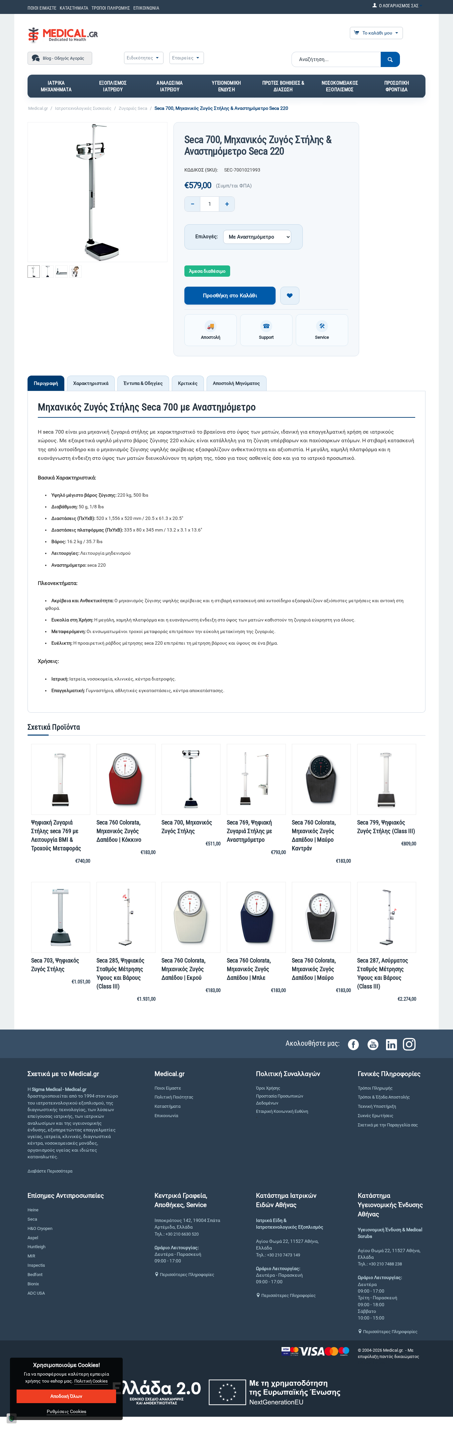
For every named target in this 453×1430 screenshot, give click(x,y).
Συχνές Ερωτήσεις (375, 1115)
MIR (31, 1255)
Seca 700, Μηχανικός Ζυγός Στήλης (187, 826)
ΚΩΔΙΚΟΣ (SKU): (201, 170)
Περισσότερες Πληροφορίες (186, 1274)
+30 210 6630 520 (182, 1234)
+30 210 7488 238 (385, 1263)
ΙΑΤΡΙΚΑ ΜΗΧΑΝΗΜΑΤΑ (56, 86)
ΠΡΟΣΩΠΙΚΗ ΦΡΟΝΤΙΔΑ (396, 86)
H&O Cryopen (40, 1228)
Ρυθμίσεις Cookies (66, 1411)
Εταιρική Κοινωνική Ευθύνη (282, 1111)
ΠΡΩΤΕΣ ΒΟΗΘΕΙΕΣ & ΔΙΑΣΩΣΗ (283, 86)
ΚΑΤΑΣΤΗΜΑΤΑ (74, 8)
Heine (33, 1209)
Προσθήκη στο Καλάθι (230, 295)
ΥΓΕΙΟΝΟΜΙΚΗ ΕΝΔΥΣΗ (226, 86)
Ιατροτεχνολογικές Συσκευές (83, 108)
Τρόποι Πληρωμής (375, 1088)
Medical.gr (38, 108)
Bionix (33, 1283)
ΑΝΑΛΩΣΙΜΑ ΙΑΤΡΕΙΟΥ (169, 86)
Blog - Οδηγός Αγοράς (63, 58)
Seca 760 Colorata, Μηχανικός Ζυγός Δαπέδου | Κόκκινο (119, 831)
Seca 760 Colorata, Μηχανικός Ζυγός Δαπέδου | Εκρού (184, 969)
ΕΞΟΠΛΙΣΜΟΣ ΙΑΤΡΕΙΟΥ (113, 86)
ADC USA (36, 1293)
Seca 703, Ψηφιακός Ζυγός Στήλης (55, 964)
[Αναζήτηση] (390, 59)
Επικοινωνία (166, 1115)
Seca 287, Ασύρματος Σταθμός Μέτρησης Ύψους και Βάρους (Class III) (382, 973)
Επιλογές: (206, 237)
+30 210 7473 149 (283, 1254)
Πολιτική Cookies (91, 1381)
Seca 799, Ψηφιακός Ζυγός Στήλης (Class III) (386, 826)
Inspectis (36, 1265)
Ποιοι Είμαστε (168, 1088)
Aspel (33, 1237)
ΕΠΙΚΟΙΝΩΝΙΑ (146, 8)
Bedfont (35, 1274)
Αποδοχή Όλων (66, 1396)
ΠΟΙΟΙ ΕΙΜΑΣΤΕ (42, 8)
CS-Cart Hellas (371, 1362)
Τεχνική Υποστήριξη (377, 1106)
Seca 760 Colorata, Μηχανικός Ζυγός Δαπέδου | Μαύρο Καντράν (314, 835)
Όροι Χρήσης (268, 1088)
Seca (32, 1219)
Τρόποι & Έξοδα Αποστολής (384, 1097)
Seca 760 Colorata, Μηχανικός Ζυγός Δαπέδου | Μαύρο (314, 969)
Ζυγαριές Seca (133, 108)
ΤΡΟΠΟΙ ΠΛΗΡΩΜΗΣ (111, 8)
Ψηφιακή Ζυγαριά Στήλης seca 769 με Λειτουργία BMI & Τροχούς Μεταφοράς (56, 835)
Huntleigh (36, 1246)
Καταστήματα (167, 1106)
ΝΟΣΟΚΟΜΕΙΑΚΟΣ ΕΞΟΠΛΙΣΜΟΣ (340, 86)
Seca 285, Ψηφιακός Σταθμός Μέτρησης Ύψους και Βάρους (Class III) (121, 973)
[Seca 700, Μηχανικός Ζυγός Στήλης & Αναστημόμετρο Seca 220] (97, 192)
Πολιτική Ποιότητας (174, 1097)
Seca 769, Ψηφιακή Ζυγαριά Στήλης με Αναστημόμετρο (249, 831)
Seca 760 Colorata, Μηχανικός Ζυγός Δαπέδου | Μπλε (249, 969)
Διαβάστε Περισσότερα (50, 1171)
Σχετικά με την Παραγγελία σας (388, 1124)
